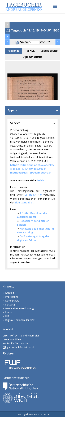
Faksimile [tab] (13, 51)
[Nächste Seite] (57, 42)
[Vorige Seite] (7, 42)
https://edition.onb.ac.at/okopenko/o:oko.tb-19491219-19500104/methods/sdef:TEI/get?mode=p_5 (32, 168)
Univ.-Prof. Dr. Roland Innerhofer (21, 335)
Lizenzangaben (24, 202)
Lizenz (8, 312)
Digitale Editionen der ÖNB (20, 320)
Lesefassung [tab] (49, 51)
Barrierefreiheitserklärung (19, 308)
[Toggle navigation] (54, 6)
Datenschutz (12, 300)
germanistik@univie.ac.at (20, 347)
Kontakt (9, 292)
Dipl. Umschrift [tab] (32, 57)
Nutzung (10, 304)
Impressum (11, 296)
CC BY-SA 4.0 (33, 194)
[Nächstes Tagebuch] (7, 36)
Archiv (40, 180)
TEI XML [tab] (30, 51)
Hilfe (7, 316)
